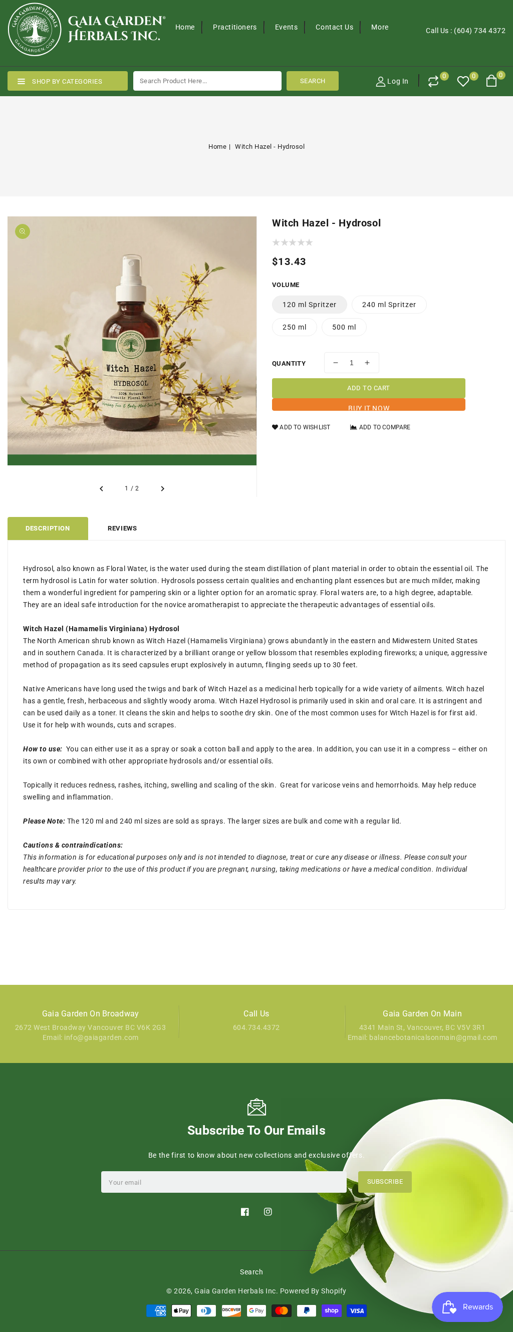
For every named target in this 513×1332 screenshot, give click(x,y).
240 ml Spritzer (389, 305)
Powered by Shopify (313, 1291)
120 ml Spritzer (310, 305)
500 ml (344, 327)
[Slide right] (162, 489)
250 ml (295, 327)
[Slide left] (102, 489)
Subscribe (385, 1181)
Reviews (122, 528)
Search (251, 1272)
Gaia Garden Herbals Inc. (236, 1291)
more (379, 27)
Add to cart (368, 388)
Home (217, 146)
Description (48, 528)
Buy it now (368, 407)
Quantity (289, 363)
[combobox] (207, 81)
